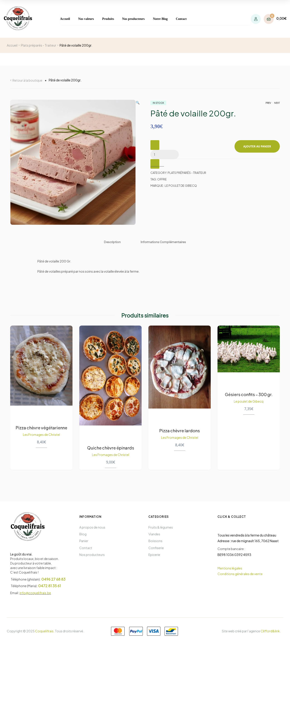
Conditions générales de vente (240, 574)
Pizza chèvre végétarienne (41, 427)
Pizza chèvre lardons (179, 430)
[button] (138, 162)
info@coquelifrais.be (35, 593)
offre (162, 179)
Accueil (12, 45)
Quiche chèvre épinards (110, 447)
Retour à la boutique (27, 80)
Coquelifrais (44, 631)
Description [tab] (112, 242)
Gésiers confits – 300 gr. (249, 394)
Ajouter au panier (257, 146)
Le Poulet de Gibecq (181, 185)
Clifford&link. (271, 631)
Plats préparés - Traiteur (38, 45)
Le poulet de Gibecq (248, 401)
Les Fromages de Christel (41, 434)
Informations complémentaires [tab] (163, 242)
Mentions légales (230, 568)
